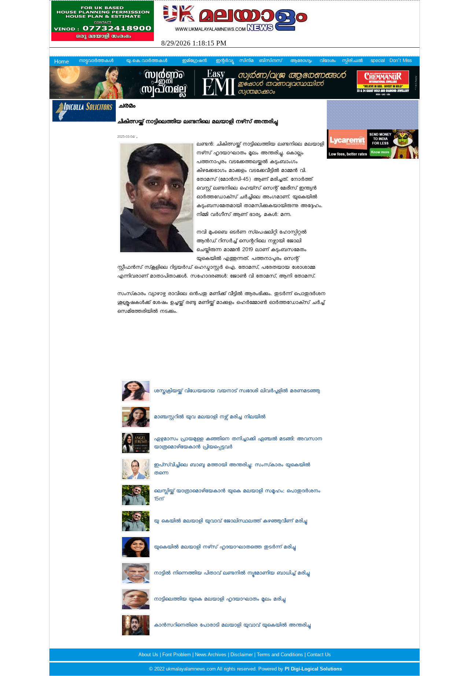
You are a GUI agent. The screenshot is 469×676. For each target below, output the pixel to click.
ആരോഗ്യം (301, 61)
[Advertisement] (221, 335)
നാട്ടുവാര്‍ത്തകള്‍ (96, 61)
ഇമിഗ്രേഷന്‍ (194, 61)
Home (61, 61)
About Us (149, 654)
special (377, 61)
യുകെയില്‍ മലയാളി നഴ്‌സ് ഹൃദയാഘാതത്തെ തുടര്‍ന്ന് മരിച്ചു (225, 548)
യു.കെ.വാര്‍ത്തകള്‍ (146, 61)
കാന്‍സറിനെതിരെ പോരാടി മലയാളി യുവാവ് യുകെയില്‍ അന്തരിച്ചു (232, 626)
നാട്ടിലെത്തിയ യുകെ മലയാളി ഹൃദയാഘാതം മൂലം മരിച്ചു (219, 600)
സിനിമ (246, 61)
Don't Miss (400, 61)
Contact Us (319, 654)
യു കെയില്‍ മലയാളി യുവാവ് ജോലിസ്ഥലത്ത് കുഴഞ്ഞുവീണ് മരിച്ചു (230, 522)
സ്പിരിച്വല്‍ (352, 61)
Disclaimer (242, 654)
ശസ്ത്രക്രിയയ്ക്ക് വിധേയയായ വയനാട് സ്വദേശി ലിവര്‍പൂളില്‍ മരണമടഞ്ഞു (237, 391)
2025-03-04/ (126, 137)
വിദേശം (328, 61)
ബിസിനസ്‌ (270, 61)
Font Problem (177, 654)
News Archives (211, 654)
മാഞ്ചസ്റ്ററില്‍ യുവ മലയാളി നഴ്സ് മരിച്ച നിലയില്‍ (209, 418)
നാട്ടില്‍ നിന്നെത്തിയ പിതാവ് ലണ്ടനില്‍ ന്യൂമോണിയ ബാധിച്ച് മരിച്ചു (232, 574)
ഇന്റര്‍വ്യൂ (224, 61)
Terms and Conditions (280, 654)
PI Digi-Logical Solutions (313, 669)
